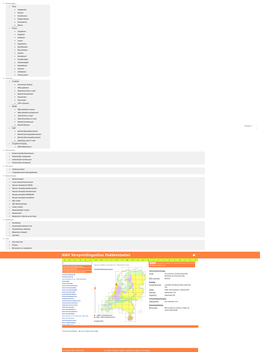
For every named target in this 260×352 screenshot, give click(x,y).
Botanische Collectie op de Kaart (24, 216)
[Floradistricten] (119, 292)
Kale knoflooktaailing (68, 322)
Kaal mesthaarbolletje (69, 288)
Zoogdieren (22, 31)
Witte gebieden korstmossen (28, 113)
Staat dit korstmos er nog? (27, 119)
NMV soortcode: (154, 278)
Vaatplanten (22, 10)
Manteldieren (22, 66)
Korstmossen (22, 16)
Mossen (20, 13)
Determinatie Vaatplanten (21, 156)
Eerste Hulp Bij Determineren (23, 153)
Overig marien (23, 75)
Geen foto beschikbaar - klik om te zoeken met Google (80, 331)
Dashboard (16, 223)
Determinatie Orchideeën (21, 163)
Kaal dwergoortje (67, 277)
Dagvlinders (22, 44)
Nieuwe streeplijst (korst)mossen (24, 191)
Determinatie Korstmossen (22, 160)
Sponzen (21, 69)
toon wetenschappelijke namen (73, 266)
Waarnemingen (18, 179)
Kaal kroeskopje (67, 283)
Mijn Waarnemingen (19, 204)
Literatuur (15, 235)
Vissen (20, 41)
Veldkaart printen (18, 169)
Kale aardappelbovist (69, 309)
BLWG (14, 106)
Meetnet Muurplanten (25, 94)
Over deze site (17, 242)
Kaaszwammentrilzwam (70, 303)
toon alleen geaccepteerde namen (74, 272)
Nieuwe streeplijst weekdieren (23, 198)
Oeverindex (22, 100)
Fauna (14, 28)
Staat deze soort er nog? (27, 141)
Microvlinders (22, 50)
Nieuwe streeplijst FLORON (22, 185)
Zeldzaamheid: (154, 301)
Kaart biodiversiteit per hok (22, 226)
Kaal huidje (65, 281)
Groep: (151, 273)
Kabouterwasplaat (68, 307)
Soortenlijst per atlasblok (21, 229)
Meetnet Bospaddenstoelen (28, 131)
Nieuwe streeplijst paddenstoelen (24, 188)
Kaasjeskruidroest (68, 298)
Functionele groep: (155, 285)
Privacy (15, 245)
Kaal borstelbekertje (68, 274)
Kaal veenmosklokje (68, 292)
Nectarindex (22, 97)
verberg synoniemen (70, 269)
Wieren (20, 25)
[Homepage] (194, 255)
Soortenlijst (107, 350)
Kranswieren (22, 22)
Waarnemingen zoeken (20, 210)
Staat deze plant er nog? (27, 91)
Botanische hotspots (19, 232)
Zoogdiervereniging (19, 144)
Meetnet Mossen (24, 125)
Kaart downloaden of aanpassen (140, 312)
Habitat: (151, 290)
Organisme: (153, 295)
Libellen (21, 53)
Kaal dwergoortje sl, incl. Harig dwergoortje (74, 279)
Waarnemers (17, 213)
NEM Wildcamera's (25, 147)
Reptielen (21, 35)
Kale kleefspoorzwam (69, 320)
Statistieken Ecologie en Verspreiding (138, 350)
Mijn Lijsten (16, 201)
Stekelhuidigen (23, 62)
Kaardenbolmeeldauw (69, 294)
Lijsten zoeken (17, 207)
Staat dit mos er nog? (25, 116)
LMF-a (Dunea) (23, 103)
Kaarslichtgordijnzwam (69, 296)
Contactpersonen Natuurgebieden (24, 172)
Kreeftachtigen (23, 59)
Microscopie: (153, 308)
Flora (14, 7)
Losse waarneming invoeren (22, 182)
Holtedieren (22, 72)
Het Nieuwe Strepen (25, 85)
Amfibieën (21, 38)
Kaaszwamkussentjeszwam (71, 301)
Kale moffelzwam (67, 325)
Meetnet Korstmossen (26, 122)
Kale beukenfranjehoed (69, 311)
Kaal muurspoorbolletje (69, 290)
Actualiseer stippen (118, 350)
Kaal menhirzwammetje (69, 285)
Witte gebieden (23, 88)
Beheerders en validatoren (22, 248)
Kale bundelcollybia (68, 313)
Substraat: (152, 292)
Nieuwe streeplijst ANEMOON (23, 195)
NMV (14, 128)
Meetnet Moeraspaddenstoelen (29, 137)
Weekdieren (22, 56)
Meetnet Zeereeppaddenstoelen (29, 134)
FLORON (15, 81)
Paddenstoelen (23, 19)
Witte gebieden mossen (26, 109)
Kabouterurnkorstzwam (70, 305)
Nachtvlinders (23, 47)
